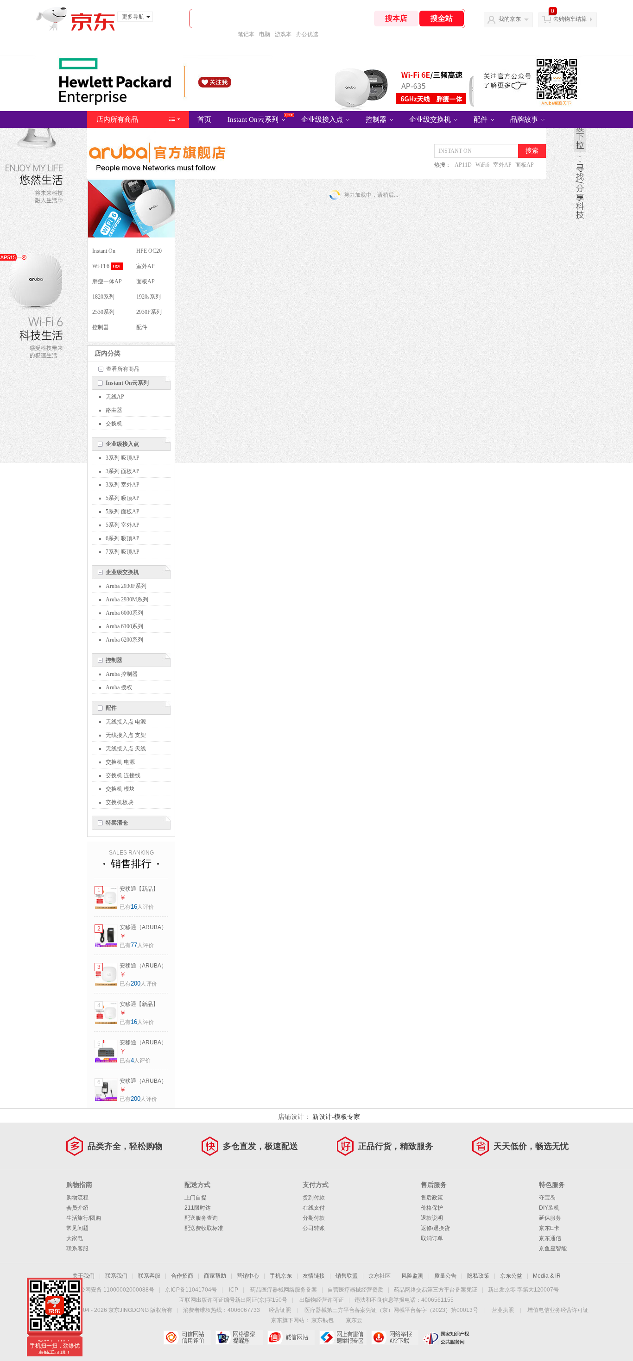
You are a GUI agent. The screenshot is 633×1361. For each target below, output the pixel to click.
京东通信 (550, 1238)
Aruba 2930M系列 (127, 599)
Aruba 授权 (119, 687)
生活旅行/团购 (83, 1218)
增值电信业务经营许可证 (558, 1310)
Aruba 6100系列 (124, 626)
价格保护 (432, 1208)
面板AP (524, 165)
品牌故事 (525, 119)
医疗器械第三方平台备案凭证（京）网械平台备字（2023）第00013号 (391, 1310)
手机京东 (281, 1276)
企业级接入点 (323, 119)
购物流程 (77, 1197)
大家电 (74, 1238)
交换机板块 (119, 802)
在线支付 (314, 1208)
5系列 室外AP (122, 525)
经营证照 (280, 1310)
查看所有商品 (122, 369)
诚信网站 (291, 1337)
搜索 (531, 150)
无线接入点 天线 (126, 748)
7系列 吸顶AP (122, 552)
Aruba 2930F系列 (126, 586)
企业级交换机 (431, 119)
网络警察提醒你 (239, 1337)
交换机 (114, 423)
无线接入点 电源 (126, 721)
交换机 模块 (120, 789)
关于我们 (83, 1276)
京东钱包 (322, 1320)
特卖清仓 (117, 822)
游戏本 (283, 34)
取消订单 (432, 1238)
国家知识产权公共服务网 (446, 1337)
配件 (481, 119)
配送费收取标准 (203, 1228)
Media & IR (547, 1276)
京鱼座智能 (553, 1248)
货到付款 (314, 1197)
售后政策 (432, 1197)
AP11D (463, 165)
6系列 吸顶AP (122, 538)
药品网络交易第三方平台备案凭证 (435, 1289)
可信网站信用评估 (187, 1337)
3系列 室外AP (122, 484)
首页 (204, 119)
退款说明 (432, 1218)
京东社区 (379, 1276)
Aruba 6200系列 (124, 640)
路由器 (114, 410)
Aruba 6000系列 (124, 613)
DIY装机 (549, 1208)
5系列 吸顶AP (122, 498)
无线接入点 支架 (126, 735)
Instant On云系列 (254, 119)
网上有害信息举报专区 (343, 1337)
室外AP (502, 165)
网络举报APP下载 (394, 1337)
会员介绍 (77, 1208)
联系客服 (77, 1248)
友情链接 (314, 1276)
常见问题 (77, 1228)
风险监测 (412, 1276)
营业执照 (503, 1310)
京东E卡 (549, 1228)
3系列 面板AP (122, 471)
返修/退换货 (435, 1228)
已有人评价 (137, 907)
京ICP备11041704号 (191, 1289)
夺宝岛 (547, 1197)
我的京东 (510, 19)
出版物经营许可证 (321, 1300)
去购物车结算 (570, 19)
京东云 (354, 1320)
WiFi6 (482, 165)
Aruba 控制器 (122, 674)
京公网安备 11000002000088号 (114, 1289)
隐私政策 (478, 1276)
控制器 (377, 119)
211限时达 (197, 1208)
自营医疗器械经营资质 (355, 1289)
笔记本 (246, 34)
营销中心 (248, 1276)
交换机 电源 (120, 762)
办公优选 (307, 34)
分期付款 (314, 1218)
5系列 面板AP (122, 511)
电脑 (264, 34)
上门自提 (195, 1197)
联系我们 (116, 1276)
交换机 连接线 (123, 775)
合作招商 (182, 1276)
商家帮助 (215, 1276)
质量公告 (445, 1276)
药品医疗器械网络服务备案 (283, 1289)
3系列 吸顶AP (122, 458)
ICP (233, 1289)
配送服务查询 (201, 1218)
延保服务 (550, 1218)
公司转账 (314, 1228)
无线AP (115, 396)
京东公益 (511, 1276)
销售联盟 (346, 1276)
